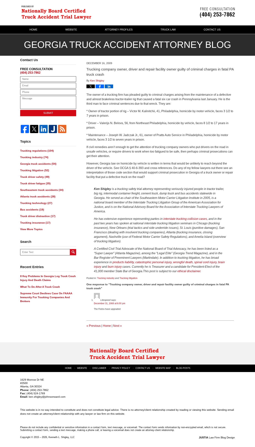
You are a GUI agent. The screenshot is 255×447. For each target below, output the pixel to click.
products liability (123, 262)
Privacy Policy (121, 368)
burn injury (115, 266)
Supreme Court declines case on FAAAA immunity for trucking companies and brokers (46, 297)
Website (71, 29)
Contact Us (212, 29)
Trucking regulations (37, 150)
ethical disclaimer (188, 271)
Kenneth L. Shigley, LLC (62, 437)
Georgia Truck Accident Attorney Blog (57, 12)
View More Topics (31, 229)
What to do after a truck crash (40, 286)
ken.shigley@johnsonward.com (47, 396)
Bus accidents (32, 209)
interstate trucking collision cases (185, 218)
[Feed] (62, 129)
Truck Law (168, 29)
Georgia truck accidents (38, 163)
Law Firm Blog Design (217, 437)
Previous (93, 325)
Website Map (163, 368)
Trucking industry (105, 278)
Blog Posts (183, 368)
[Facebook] (24, 129)
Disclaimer (99, 368)
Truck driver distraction (37, 216)
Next (117, 325)
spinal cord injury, (206, 262)
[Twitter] (34, 129)
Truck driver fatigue (35, 183)
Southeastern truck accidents (41, 189)
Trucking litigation (128, 278)
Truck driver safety (34, 176)
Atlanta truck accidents (37, 196)
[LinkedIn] (43, 129)
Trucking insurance (35, 222)
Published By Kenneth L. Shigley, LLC (217, 12)
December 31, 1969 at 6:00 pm (109, 303)
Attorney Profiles (119, 29)
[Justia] (52, 129)
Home (33, 29)
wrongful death (183, 262)
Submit (48, 112)
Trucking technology (36, 203)
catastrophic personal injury (153, 262)
